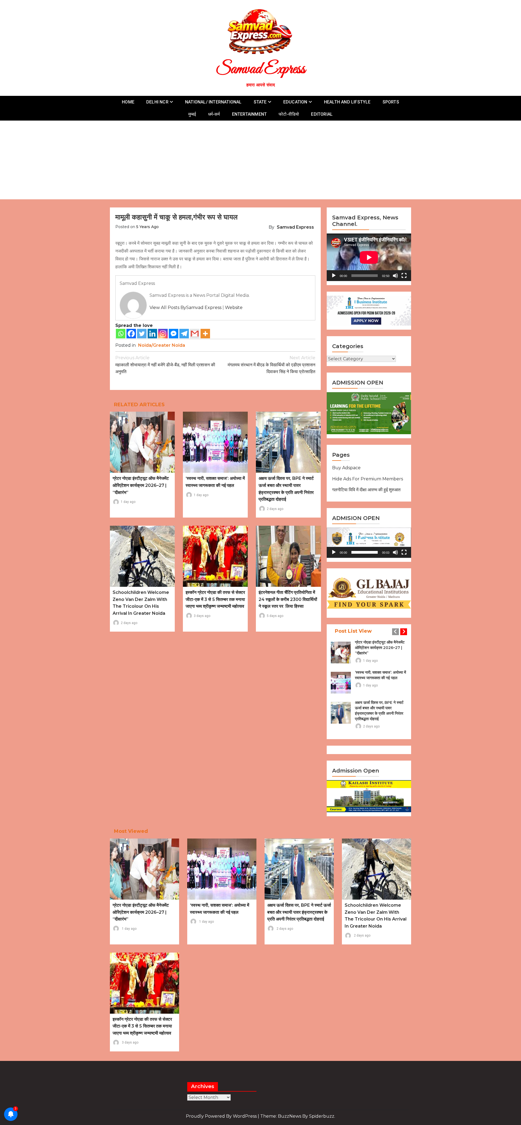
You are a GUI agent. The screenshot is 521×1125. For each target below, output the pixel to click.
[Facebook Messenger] (173, 333)
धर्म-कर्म (214, 114)
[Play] (333, 275)
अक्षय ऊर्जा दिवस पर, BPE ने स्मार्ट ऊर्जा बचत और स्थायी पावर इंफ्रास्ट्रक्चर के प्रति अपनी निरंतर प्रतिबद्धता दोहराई (379, 710)
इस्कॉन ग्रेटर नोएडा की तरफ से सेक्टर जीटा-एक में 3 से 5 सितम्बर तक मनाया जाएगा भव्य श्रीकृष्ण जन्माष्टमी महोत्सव (215, 599)
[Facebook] (131, 333)
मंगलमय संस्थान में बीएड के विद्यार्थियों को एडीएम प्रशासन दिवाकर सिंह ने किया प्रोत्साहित (271, 364)
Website (234, 307)
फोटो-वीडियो (289, 114)
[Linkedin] (152, 333)
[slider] (364, 552)
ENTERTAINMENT (249, 114)
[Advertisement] (260, 161)
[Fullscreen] (404, 275)
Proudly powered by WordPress (222, 1116)
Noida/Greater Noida (161, 345)
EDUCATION (295, 102)
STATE (260, 102)
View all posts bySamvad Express (185, 307)
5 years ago (147, 226)
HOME (128, 102)
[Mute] (395, 275)
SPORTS (391, 102)
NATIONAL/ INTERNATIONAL (213, 102)
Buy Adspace (346, 467)
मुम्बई (192, 114)
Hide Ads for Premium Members (367, 478)
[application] (369, 257)
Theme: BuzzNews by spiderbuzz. (297, 1116)
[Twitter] (142, 333)
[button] (369, 543)
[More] (205, 333)
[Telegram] (184, 333)
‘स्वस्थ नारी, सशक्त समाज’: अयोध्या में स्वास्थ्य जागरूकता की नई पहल (380, 675)
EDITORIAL (322, 114)
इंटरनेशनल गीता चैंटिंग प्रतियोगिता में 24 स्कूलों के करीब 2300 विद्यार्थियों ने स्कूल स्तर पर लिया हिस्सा (288, 599)
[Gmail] (194, 333)
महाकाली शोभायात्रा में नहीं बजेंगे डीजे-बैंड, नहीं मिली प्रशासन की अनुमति (165, 364)
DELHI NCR (157, 102)
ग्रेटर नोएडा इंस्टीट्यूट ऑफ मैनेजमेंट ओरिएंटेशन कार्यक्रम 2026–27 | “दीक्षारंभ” (141, 485)
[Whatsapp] (120, 333)
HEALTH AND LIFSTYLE (347, 102)
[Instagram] (163, 333)
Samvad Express (260, 69)
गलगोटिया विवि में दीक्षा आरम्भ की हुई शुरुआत (366, 489)
